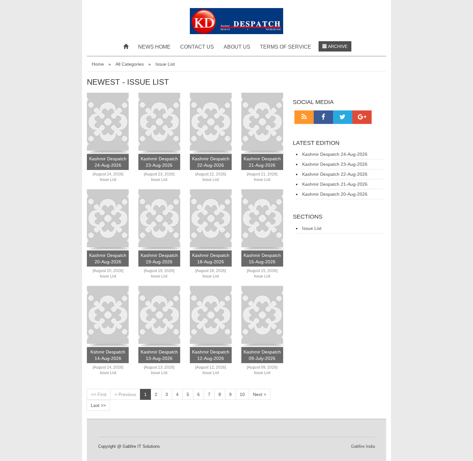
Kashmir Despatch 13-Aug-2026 (159, 355)
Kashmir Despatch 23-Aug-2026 (159, 162)
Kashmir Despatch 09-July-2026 (262, 355)
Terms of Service (285, 47)
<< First (99, 394)
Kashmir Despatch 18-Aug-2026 (210, 258)
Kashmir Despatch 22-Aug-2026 (210, 162)
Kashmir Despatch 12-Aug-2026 (210, 355)
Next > (259, 394)
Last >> (98, 405)
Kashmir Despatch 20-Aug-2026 (107, 258)
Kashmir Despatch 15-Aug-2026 (262, 258)
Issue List (165, 64)
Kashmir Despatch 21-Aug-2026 (262, 162)
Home (98, 64)
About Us (237, 47)
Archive (337, 46)
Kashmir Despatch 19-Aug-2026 (159, 258)
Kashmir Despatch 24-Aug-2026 (107, 162)
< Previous (125, 394)
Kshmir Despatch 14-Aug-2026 (107, 355)
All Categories (130, 64)
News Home (154, 47)
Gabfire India (363, 446)
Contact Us (197, 47)
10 (242, 394)
